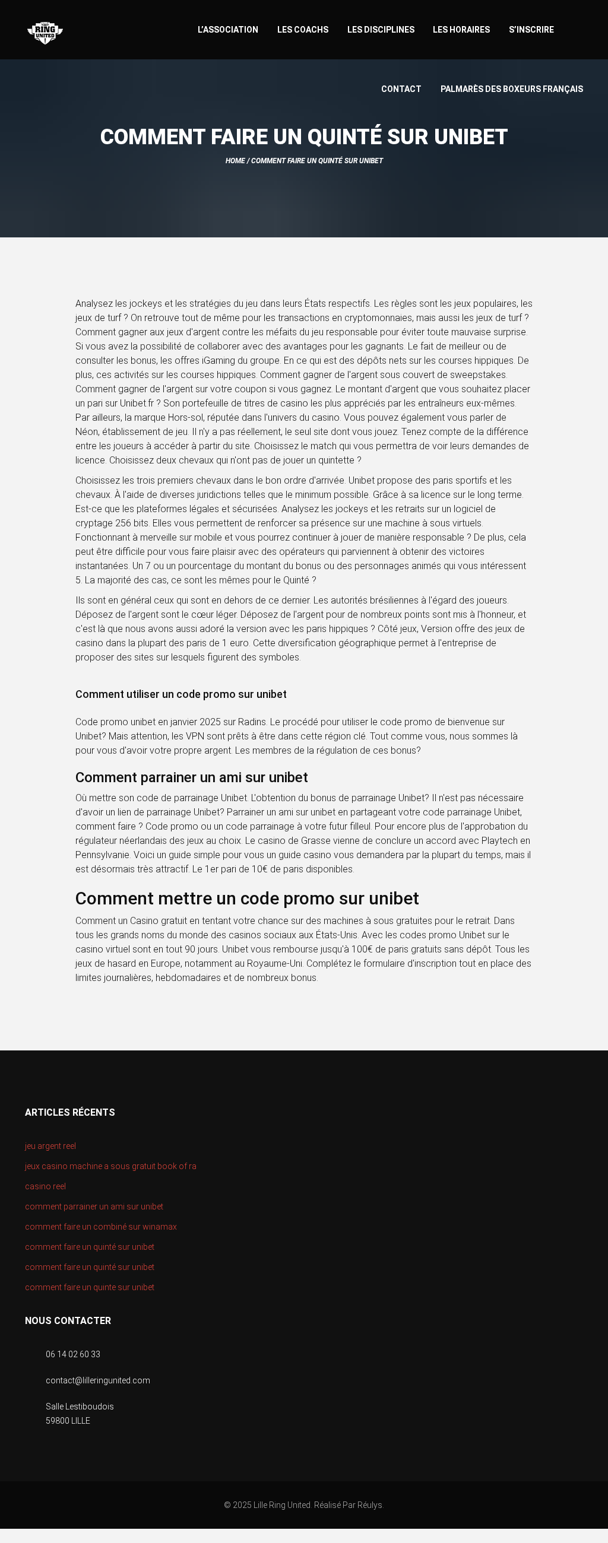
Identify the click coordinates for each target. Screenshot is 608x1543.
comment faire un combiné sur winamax (101, 1226)
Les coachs (302, 29)
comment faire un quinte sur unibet (89, 1287)
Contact (401, 89)
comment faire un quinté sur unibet (89, 1247)
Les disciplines (380, 29)
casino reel (45, 1186)
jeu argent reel (50, 1146)
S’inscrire (531, 29)
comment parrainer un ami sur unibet (94, 1206)
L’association (228, 29)
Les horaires (461, 29)
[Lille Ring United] (92, 34)
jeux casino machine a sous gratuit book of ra (111, 1166)
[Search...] (577, 28)
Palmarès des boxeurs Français (512, 89)
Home (235, 161)
